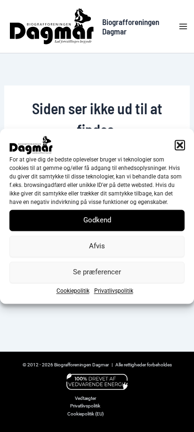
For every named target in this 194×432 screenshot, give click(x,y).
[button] (180, 145)
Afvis (97, 246)
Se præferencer (97, 272)
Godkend (97, 220)
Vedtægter (85, 398)
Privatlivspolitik (113, 291)
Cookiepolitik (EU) (85, 413)
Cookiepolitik (73, 291)
